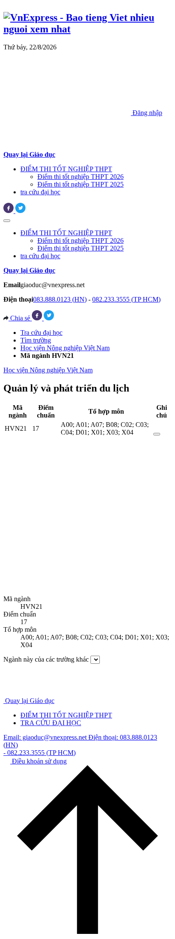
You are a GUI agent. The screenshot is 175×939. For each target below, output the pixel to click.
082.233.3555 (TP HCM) (126, 299)
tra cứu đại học (40, 192)
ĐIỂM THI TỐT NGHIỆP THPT (66, 169)
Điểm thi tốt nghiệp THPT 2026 (80, 176)
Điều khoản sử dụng (38, 761)
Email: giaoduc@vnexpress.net (45, 737)
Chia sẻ (20, 318)
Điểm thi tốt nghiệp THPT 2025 (80, 184)
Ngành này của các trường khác (46, 659)
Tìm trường (35, 340)
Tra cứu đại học (41, 332)
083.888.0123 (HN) (60, 299)
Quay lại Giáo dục (29, 700)
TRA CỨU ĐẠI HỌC (50, 722)
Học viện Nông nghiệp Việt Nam (65, 347)
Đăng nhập (146, 112)
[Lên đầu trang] (87, 931)
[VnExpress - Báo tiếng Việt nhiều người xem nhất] (87, 29)
